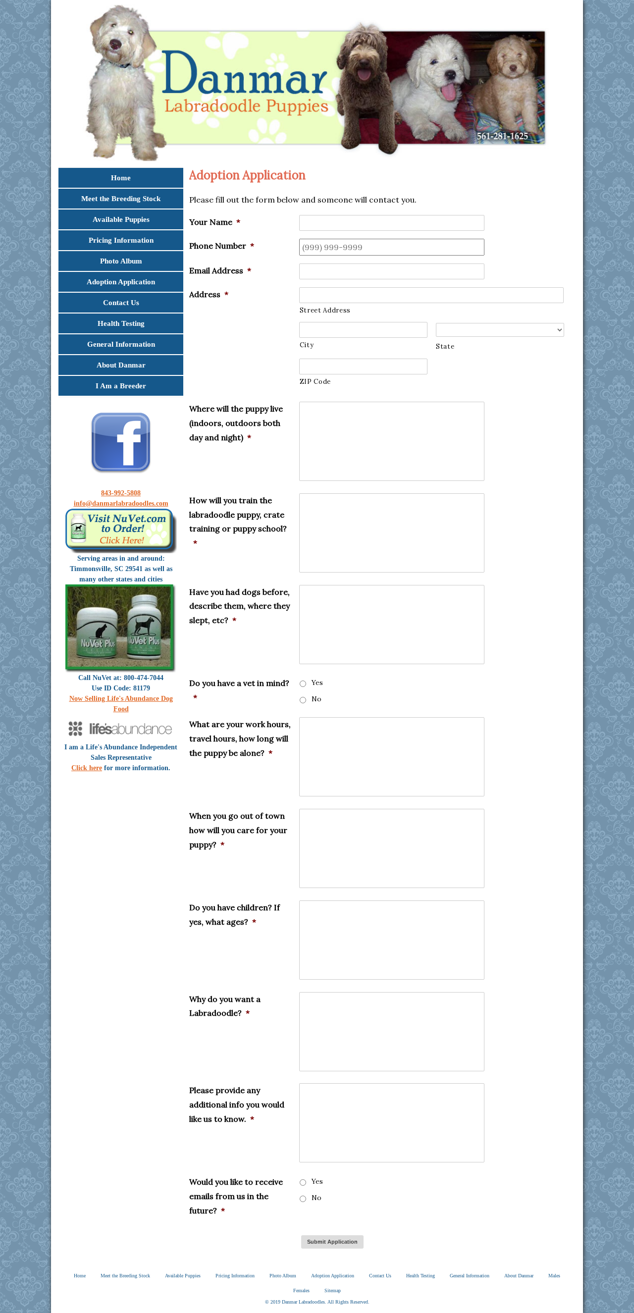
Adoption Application (121, 282)
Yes (317, 682)
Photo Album (121, 261)
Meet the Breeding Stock (120, 199)
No (316, 698)
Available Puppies (121, 219)
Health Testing (121, 323)
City (307, 345)
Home (121, 178)
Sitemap (332, 1290)
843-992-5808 (121, 493)
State (445, 346)
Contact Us (121, 303)
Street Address (325, 310)
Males (554, 1275)
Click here (86, 768)
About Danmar (121, 365)
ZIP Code (315, 381)
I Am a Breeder (121, 386)
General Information (121, 344)
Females (301, 1290)
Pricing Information (121, 240)
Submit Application (332, 1242)
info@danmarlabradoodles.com (121, 503)
